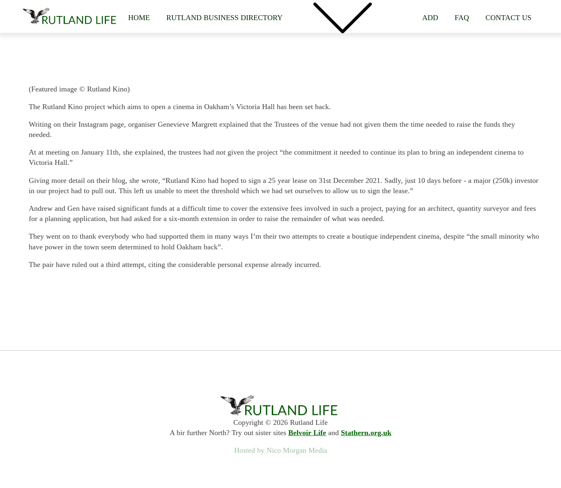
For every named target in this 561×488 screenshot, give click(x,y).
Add (430, 18)
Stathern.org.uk (366, 433)
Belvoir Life (307, 433)
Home (139, 18)
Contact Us (508, 18)
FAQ (462, 18)
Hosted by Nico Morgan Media (280, 450)
